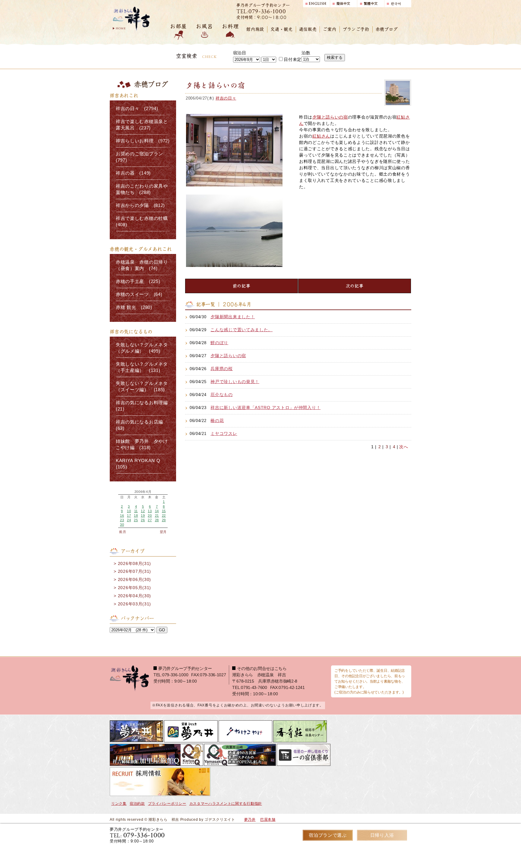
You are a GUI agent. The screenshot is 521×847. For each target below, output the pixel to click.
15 (164, 511)
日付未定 (293, 59)
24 (129, 520)
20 (150, 515)
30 (122, 524)
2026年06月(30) (134, 579)
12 (143, 511)
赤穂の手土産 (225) (138, 281)
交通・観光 (281, 29)
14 (157, 511)
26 (143, 520)
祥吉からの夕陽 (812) (140, 205)
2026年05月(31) (134, 587)
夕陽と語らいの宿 (330, 117)
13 (150, 511)
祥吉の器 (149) (133, 173)
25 (136, 520)
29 (164, 520)
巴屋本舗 (268, 819)
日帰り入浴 (382, 835)
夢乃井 (250, 819)
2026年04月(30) (134, 595)
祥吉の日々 (226, 98)
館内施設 (255, 29)
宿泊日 (239, 52)
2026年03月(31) (134, 603)
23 (122, 520)
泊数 (306, 52)
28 (157, 520)
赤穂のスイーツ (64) (139, 294)
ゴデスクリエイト (219, 819)
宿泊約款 (137, 803)
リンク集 (119, 803)
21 (157, 515)
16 (122, 515)
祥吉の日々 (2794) (137, 108)
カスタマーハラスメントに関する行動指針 (225, 803)
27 (150, 520)
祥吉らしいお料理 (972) (143, 140)
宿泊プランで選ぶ (328, 835)
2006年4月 (143, 491)
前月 (122, 532)
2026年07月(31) (134, 571)
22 (164, 515)
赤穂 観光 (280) (134, 307)
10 (129, 511)
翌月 (163, 532)
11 (136, 511)
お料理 (230, 26)
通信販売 (308, 29)
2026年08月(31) (134, 563)
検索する (335, 57)
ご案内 (329, 29)
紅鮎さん (321, 136)
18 (136, 515)
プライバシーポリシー (167, 803)
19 (143, 515)
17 (129, 515)
